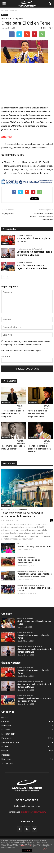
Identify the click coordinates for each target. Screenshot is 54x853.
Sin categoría (7, 763)
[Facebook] (19, 829)
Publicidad (5, 754)
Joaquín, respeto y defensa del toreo (34, 546)
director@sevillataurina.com (33, 812)
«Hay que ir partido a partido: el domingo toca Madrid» (39, 449)
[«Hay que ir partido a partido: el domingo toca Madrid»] (40, 430)
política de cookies (26, 846)
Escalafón (5, 729)
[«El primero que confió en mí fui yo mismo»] (13, 430)
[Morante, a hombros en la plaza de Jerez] (8, 240)
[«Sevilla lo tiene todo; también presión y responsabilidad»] (40, 395)
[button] (50, 4)
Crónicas (5, 721)
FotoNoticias (7, 738)
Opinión (4, 750)
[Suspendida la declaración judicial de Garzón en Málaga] (8, 253)
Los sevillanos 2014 (10, 742)
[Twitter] (34, 829)
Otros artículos (9, 229)
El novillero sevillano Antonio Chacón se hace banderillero (41, 216)
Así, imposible (7, 213)
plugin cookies (48, 849)
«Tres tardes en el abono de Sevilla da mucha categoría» (12, 414)
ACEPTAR (27, 851)
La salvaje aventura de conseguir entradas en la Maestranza (22, 514)
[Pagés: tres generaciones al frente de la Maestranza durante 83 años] (8, 575)
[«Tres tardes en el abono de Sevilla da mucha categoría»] (13, 395)
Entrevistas (6, 403)
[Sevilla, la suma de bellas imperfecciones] (8, 561)
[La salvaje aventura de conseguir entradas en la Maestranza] (27, 488)
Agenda (4, 717)
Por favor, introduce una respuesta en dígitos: (21, 350)
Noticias (4, 15)
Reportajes (6, 506)
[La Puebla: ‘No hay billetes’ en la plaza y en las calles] (8, 589)
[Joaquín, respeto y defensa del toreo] (8, 548)
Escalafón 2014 (8, 734)
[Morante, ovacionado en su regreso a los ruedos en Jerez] (8, 266)
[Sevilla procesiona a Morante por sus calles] (8, 623)
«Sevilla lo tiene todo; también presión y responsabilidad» (37, 414)
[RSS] (27, 829)
